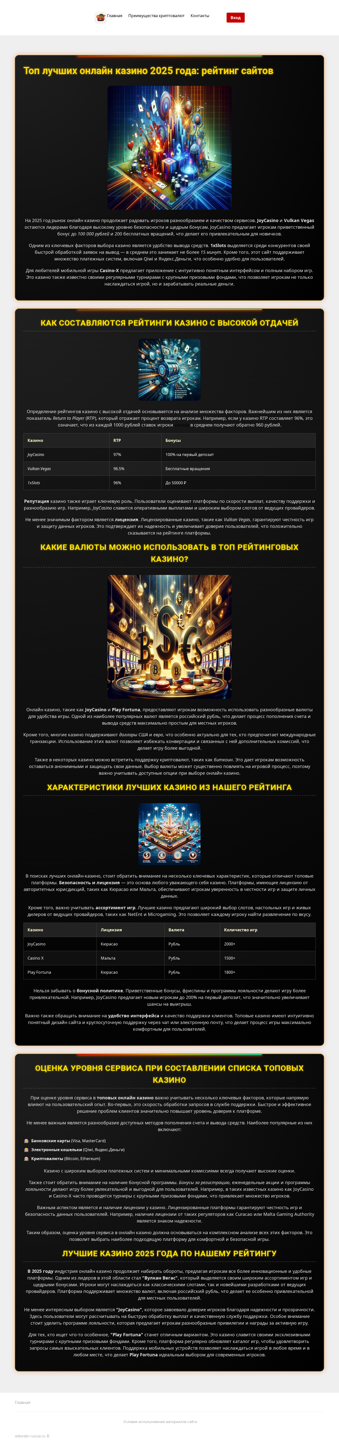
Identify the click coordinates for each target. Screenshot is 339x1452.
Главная (114, 15)
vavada (181, 425)
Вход (236, 17)
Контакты (200, 15)
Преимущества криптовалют (156, 15)
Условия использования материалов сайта (160, 1422)
